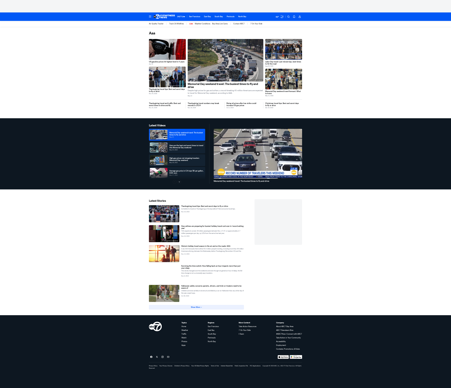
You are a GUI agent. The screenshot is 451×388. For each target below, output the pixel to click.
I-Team (241, 334)
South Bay (219, 16)
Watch (183, 338)
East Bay (207, 16)
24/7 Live (181, 16)
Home (183, 326)
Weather (184, 330)
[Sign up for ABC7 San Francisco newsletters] (168, 357)
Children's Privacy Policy (181, 366)
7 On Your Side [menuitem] (256, 24)
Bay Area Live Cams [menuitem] (219, 24)
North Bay (242, 16)
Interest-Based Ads (227, 366)
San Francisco (194, 16)
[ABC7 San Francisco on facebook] (151, 357)
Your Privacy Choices (165, 366)
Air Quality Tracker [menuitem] (156, 24)
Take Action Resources (247, 326)
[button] (150, 16)
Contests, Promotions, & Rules (288, 349)
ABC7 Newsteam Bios (284, 330)
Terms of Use (215, 366)
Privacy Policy (153, 366)
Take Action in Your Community (288, 338)
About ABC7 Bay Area (284, 326)
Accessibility (281, 341)
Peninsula (230, 16)
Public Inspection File (241, 366)
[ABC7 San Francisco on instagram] (162, 357)
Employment (281, 345)
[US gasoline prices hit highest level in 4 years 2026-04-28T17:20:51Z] (167, 49)
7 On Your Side (245, 330)
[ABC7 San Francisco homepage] (164, 16)
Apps (183, 345)
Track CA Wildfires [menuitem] (176, 24)
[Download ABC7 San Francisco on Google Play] (296, 357)
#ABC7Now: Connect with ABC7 (289, 334)
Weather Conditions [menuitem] (202, 24)
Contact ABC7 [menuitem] (239, 24)
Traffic (183, 334)
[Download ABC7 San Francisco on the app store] (283, 357)
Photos (184, 341)
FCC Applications (255, 366)
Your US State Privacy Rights (200, 366)
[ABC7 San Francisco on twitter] (157, 357)
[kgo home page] (155, 326)
